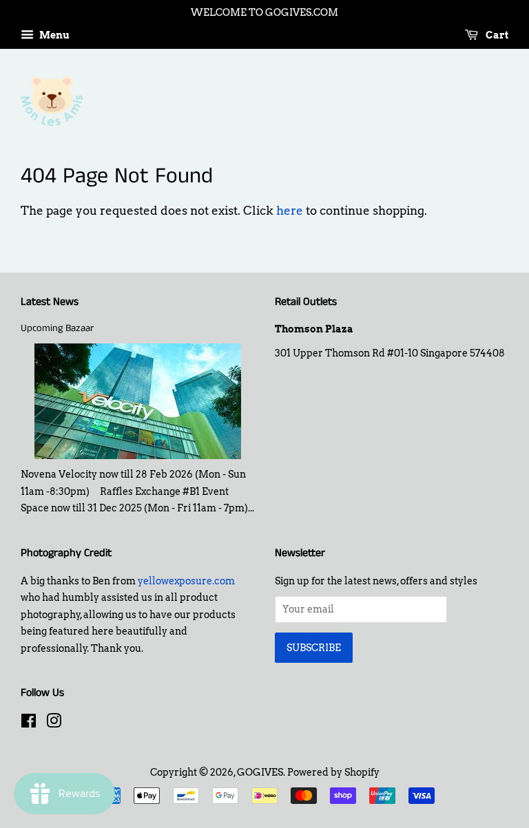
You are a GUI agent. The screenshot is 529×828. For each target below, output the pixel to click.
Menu (53, 35)
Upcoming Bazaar (57, 328)
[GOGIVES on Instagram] (53, 723)
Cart (496, 35)
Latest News (50, 302)
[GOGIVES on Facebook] (29, 723)
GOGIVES (260, 772)
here (289, 210)
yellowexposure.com (186, 581)
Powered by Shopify (333, 772)
